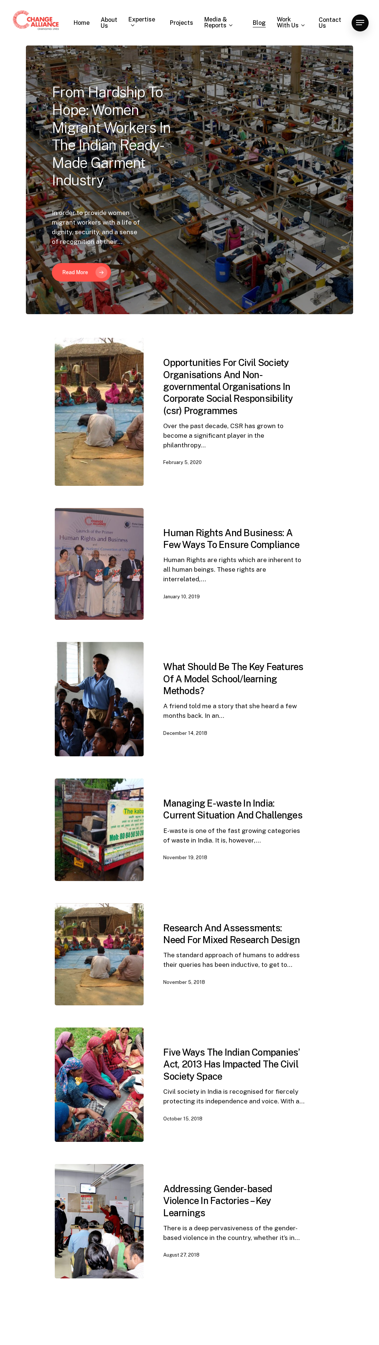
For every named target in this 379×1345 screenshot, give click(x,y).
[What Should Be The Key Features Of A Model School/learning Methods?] (99, 699)
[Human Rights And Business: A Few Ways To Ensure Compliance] (99, 564)
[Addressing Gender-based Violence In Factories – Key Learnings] (99, 1221)
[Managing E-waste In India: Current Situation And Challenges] (99, 830)
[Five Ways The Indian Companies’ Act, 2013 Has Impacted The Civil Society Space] (99, 1085)
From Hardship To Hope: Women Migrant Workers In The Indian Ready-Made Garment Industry (111, 136)
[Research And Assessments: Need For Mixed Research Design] (99, 954)
